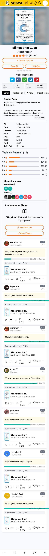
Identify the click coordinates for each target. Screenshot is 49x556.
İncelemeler (18, 93)
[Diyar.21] (9, 197)
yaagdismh (16, 452)
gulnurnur (14, 411)
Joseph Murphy (24, 52)
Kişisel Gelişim (22, 124)
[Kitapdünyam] (13, 197)
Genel (6, 93)
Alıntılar (30, 93)
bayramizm (15, 286)
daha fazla (39, 118)
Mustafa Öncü (17, 494)
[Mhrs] (6, 197)
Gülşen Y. (14, 369)
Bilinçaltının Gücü (18, 269)
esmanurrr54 (16, 242)
